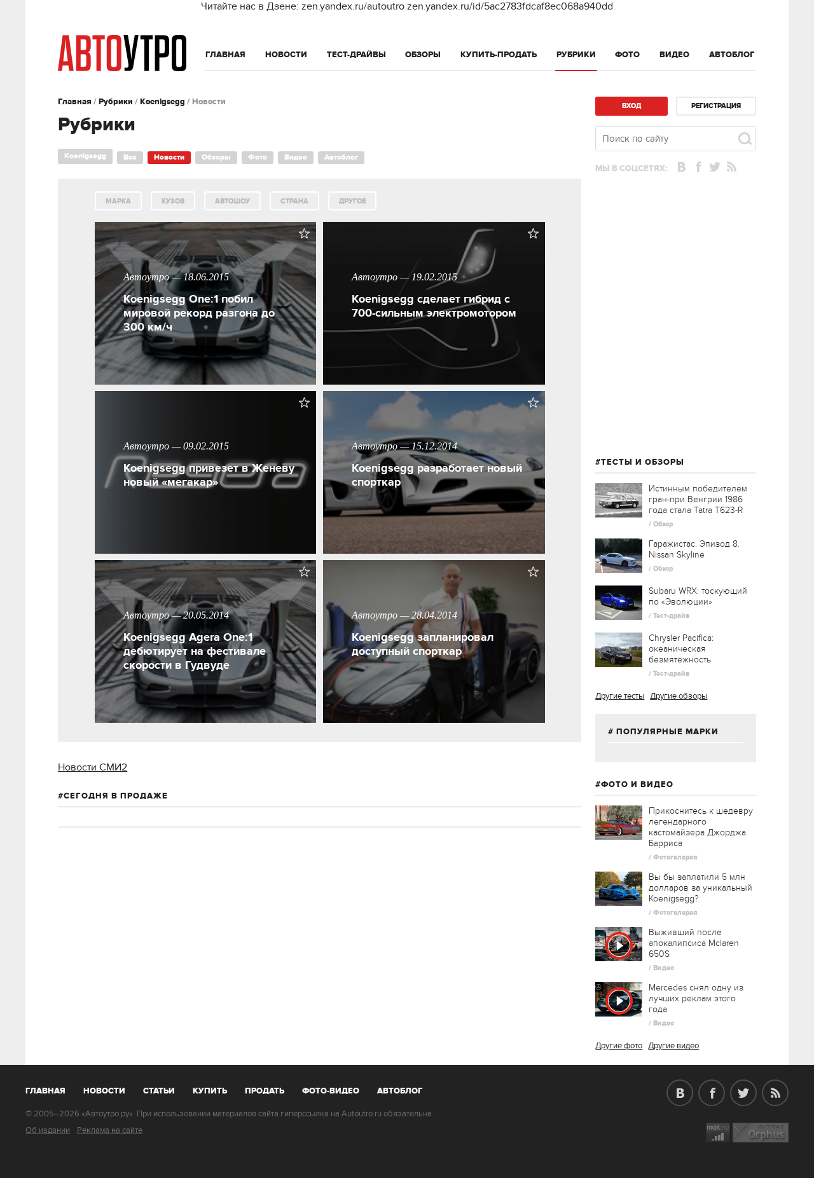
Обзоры (423, 55)
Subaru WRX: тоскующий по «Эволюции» (698, 596)
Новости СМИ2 (92, 767)
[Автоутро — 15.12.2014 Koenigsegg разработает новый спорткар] (433, 550)
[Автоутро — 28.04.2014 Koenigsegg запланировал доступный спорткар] (433, 719)
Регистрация (716, 106)
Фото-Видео (330, 1091)
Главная (225, 55)
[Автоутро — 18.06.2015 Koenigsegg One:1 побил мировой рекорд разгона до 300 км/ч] (205, 381)
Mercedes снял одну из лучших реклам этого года (696, 998)
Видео (674, 55)
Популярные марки (667, 732)
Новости (286, 55)
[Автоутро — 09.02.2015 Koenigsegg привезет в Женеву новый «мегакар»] (205, 550)
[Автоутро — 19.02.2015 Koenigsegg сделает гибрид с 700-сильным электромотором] (433, 381)
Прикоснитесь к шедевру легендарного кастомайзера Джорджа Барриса (701, 827)
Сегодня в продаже (116, 796)
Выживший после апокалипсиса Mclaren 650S (694, 943)
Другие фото (618, 1046)
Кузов (173, 201)
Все (130, 157)
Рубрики (576, 55)
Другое (352, 201)
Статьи (159, 1091)
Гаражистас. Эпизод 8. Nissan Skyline (694, 549)
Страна (294, 201)
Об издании (47, 1130)
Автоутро (52, 1088)
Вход (631, 106)
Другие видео (673, 1046)
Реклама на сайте (109, 1130)
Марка (118, 201)
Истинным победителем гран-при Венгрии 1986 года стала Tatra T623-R (698, 499)
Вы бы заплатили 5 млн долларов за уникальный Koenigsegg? (700, 888)
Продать (264, 1091)
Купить (210, 1091)
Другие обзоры (678, 696)
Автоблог (732, 55)
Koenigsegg (162, 102)
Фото (627, 55)
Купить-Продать (498, 55)
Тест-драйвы (356, 55)
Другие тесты (619, 696)
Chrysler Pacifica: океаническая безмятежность (681, 649)
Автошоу (232, 201)
